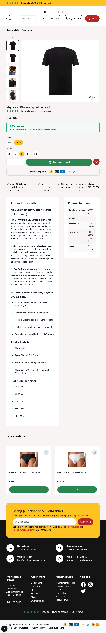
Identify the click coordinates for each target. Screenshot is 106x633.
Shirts (33, 590)
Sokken (34, 593)
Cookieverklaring (56, 628)
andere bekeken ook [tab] (17, 436)
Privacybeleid (74, 527)
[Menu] (9, 18)
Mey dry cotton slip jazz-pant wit (72, 472)
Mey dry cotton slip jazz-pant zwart (25, 472)
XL (28, 154)
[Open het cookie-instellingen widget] (4, 629)
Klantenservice (64, 576)
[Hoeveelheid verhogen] (22, 162)
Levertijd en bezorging (61, 595)
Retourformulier (63, 600)
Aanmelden (85, 522)
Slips (33, 597)
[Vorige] (90, 98)
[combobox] (25, 18)
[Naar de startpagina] (53, 11)
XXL (36, 154)
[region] (53, 71)
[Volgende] (94, 98)
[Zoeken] (35, 18)
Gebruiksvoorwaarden (23, 530)
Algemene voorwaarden (17, 628)
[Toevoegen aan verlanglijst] (96, 162)
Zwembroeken (37, 601)
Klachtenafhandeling (65, 583)
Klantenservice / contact (63, 588)
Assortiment (38, 576)
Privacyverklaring (38, 628)
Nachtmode (36, 586)
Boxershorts (36, 583)
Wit (9, 142)
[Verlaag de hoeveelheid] (9, 162)
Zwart (18, 142)
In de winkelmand (61, 162)
